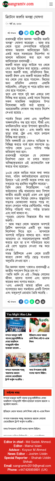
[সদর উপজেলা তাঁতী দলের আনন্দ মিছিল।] (39, 360)
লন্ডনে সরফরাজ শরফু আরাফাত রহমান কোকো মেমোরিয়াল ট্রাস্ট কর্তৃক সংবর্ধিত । (25, 420)
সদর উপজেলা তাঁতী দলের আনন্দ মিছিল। (22, 428)
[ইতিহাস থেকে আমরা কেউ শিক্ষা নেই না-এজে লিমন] (39, 325)
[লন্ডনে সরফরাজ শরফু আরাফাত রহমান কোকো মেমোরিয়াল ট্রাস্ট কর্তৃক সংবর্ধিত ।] (16, 360)
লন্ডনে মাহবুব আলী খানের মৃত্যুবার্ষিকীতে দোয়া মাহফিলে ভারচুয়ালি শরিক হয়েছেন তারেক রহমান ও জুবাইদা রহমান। (27, 401)
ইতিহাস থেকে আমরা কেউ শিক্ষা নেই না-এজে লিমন (27, 411)
